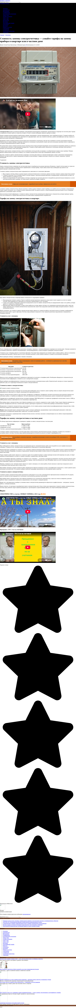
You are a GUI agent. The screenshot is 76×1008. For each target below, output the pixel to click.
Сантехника (6, 28)
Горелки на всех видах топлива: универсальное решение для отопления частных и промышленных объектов (30, 920)
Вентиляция (6, 11)
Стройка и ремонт (4, 3)
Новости (5, 945)
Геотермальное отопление (9, 13)
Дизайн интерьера (7, 16)
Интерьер (5, 21)
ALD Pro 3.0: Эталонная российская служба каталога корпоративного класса (22, 922)
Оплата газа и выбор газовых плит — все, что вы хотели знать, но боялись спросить (21, 959)
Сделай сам (6, 29)
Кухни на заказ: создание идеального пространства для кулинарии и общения (22, 924)
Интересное (6, 20)
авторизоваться (26, 914)
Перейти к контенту (5, 0)
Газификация (6, 12)
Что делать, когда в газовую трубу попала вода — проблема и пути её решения (20, 982)
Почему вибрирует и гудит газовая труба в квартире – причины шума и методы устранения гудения (25, 979)
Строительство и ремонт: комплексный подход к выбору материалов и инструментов (24, 923)
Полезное (5, 25)
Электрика (5, 32)
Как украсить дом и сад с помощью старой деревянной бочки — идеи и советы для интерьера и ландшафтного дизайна (30, 992)
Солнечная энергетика (8, 31)
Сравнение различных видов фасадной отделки (12, 1002)
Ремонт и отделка (7, 27)
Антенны (5, 8)
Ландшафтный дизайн (8, 23)
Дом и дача (6, 17)
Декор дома (6, 15)
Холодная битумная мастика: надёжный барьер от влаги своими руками (21, 926)
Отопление (6, 24)
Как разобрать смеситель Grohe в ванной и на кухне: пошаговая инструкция (19, 969)
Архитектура (6, 9)
